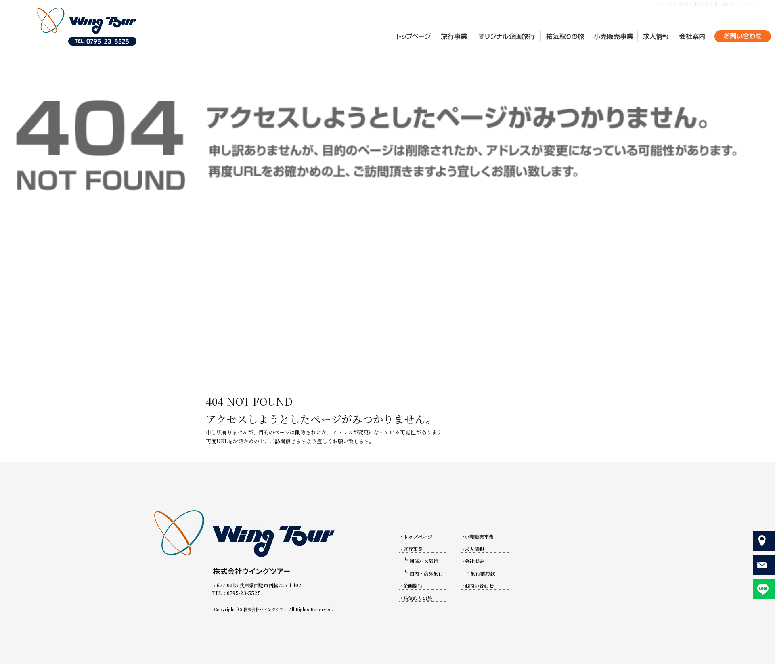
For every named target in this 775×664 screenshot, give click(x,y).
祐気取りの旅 (565, 36)
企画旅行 (506, 36)
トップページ (414, 36)
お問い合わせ (742, 36)
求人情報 (656, 36)
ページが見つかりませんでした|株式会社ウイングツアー (708, 4)
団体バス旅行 (423, 560)
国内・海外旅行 (426, 573)
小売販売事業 (613, 36)
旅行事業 (413, 548)
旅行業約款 (483, 573)
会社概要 (692, 36)
